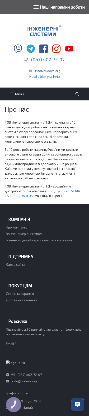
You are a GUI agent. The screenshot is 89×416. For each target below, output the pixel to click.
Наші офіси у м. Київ (44, 76)
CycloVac (63, 191)
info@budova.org (47, 71)
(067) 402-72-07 (48, 59)
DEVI (50, 191)
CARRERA (12, 196)
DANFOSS (28, 196)
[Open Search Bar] (77, 94)
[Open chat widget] (77, 404)
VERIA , (76, 191)
